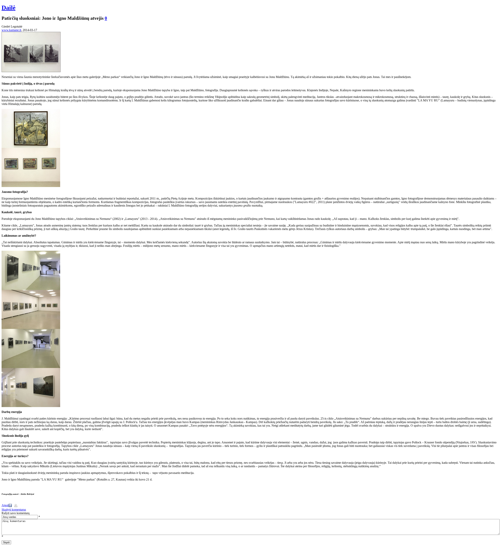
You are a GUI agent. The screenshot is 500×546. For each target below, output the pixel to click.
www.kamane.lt (11, 30)
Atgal (5, 505)
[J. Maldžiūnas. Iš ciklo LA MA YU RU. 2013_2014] (31, 147)
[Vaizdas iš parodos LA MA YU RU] (31, 288)
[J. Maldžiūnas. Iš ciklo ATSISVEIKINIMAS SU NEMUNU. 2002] (31, 186)
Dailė (8, 7)
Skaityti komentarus (14, 509)
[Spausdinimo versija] (15, 506)
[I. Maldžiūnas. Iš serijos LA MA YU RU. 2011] (31, 71)
